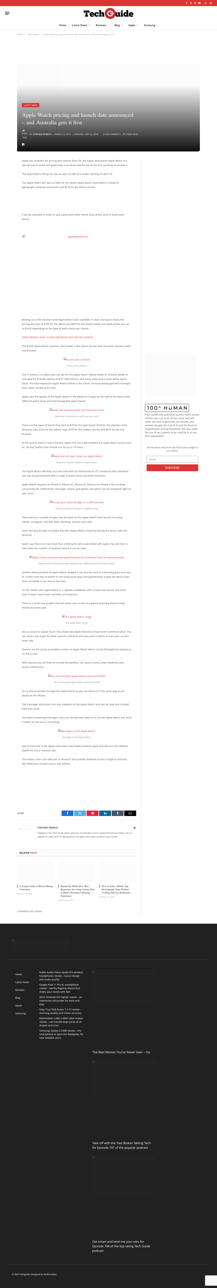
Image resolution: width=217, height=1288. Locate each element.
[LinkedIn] (5, 187)
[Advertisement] (74, 200)
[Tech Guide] (108, 13)
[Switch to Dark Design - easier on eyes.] (206, 3)
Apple (131, 25)
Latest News (79, 25)
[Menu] (7, 13)
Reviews (101, 25)
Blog (117, 25)
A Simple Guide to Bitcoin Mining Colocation (36, 888)
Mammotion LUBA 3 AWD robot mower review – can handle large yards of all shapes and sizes (61, 1022)
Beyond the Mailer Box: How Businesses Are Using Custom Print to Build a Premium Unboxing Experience (78, 891)
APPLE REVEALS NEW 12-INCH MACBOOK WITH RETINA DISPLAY (57, 337)
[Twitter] (5, 178)
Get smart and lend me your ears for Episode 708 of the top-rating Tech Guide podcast (121, 1246)
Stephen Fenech (42, 134)
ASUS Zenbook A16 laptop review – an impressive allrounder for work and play (60, 1000)
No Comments (113, 134)
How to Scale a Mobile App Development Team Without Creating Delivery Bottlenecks (116, 889)
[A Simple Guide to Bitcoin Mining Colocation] (35, 871)
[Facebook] (5, 170)
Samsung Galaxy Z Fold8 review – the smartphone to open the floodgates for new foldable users (61, 1034)
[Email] (5, 204)
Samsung (149, 25)
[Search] (210, 3)
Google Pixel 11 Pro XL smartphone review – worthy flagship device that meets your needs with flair (59, 988)
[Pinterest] (5, 196)
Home (62, 25)
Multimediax (50, 1274)
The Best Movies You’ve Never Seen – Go (121, 1052)
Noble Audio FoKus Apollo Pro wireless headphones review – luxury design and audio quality (61, 976)
